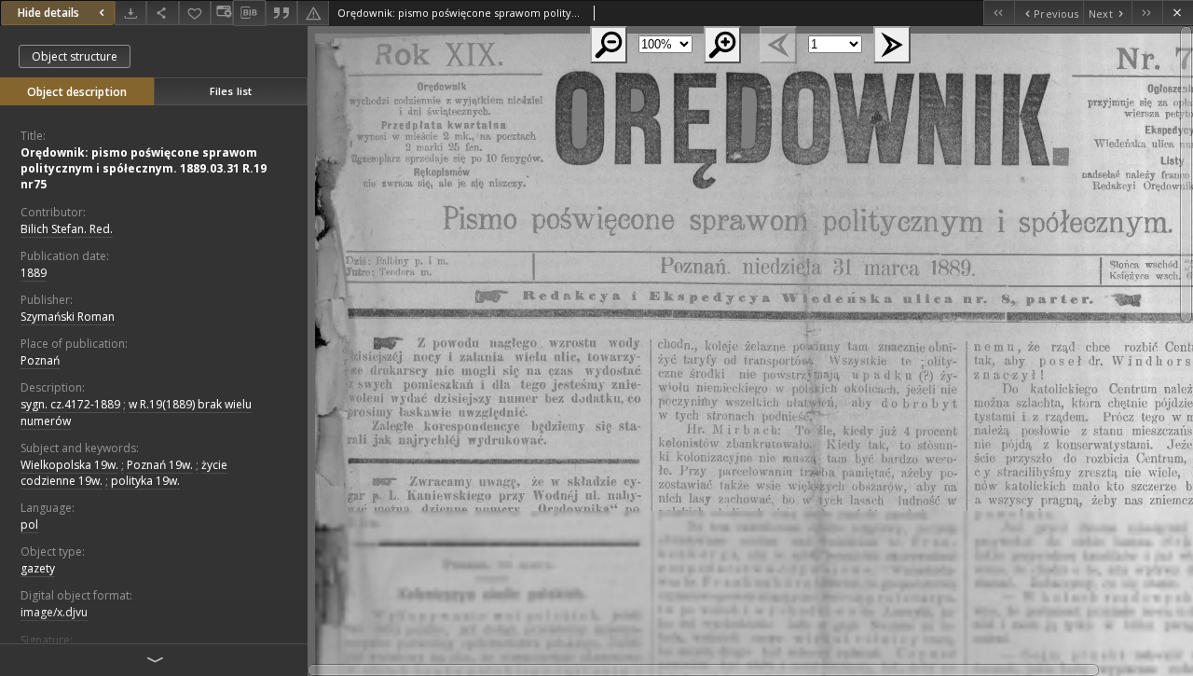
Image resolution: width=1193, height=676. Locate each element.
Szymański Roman (68, 316)
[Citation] (281, 12)
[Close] (1177, 12)
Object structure (74, 56)
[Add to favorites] (195, 12)
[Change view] (222, 12)
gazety (38, 568)
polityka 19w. (145, 481)
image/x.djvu (54, 612)
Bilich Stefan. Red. (67, 229)
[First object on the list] (998, 12)
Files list (231, 91)
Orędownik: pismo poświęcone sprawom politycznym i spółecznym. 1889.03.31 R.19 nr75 (144, 168)
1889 (34, 273)
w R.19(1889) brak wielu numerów (136, 412)
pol (29, 524)
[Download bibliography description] (249, 13)
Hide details (48, 13)
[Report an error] (313, 12)
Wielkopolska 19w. (69, 465)
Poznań (40, 360)
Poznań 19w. (160, 465)
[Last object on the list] (1146, 12)
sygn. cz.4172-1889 (70, 404)
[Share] (162, 12)
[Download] (130, 12)
